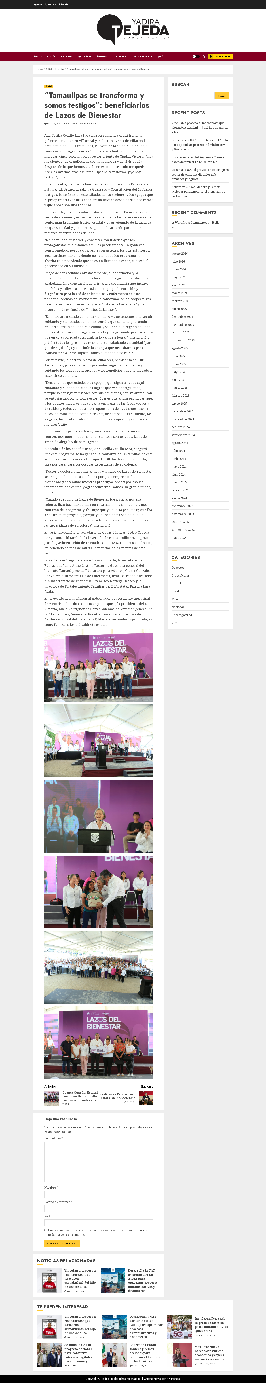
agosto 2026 (180, 254)
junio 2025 (179, 364)
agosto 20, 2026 (76, 1291)
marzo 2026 (180, 293)
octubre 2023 (181, 522)
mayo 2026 (179, 277)
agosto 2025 (180, 348)
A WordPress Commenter (189, 223)
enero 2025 (179, 404)
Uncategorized (182, 615)
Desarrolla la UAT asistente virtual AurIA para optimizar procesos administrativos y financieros (113, 1280)
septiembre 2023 (183, 530)
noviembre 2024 (183, 419)
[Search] (204, 56)
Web (47, 1216)
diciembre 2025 (182, 317)
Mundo (102, 56)
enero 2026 (179, 309)
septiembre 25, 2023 (67, 124)
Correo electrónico (58, 1202)
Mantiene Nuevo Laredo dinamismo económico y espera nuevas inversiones (179, 1355)
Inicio (37, 56)
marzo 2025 (180, 388)
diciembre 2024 (182, 411)
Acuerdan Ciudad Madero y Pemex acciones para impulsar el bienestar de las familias (198, 191)
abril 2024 (178, 474)
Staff (50, 124)
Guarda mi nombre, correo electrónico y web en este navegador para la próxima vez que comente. (97, 1232)
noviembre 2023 (183, 514)
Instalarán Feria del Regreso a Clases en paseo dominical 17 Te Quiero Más (179, 1327)
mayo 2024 (179, 467)
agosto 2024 (180, 443)
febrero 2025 (180, 396)
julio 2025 (178, 356)
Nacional (85, 56)
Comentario (53, 1138)
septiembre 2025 (183, 340)
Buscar (180, 84)
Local (51, 56)
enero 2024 (179, 498)
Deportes (119, 56)
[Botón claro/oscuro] (196, 56)
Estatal (66, 56)
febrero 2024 (180, 490)
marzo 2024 (180, 482)
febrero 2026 (180, 301)
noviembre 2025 (183, 325)
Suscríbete (223, 56)
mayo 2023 (179, 538)
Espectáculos (142, 56)
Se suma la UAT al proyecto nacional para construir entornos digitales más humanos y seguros (200, 174)
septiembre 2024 (183, 435)
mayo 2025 (179, 372)
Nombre (51, 1188)
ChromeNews (152, 1379)
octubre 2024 (181, 427)
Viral (161, 56)
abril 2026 (178, 285)
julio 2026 (178, 261)
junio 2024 (179, 459)
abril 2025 (178, 380)
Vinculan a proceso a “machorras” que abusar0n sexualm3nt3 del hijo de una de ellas (49, 1280)
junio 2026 (179, 269)
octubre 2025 (181, 333)
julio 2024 (178, 451)
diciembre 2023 (182, 506)
